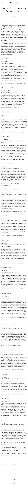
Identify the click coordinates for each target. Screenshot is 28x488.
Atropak (15, 484)
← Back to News (14, 470)
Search (14, 479)
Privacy (14, 481)
